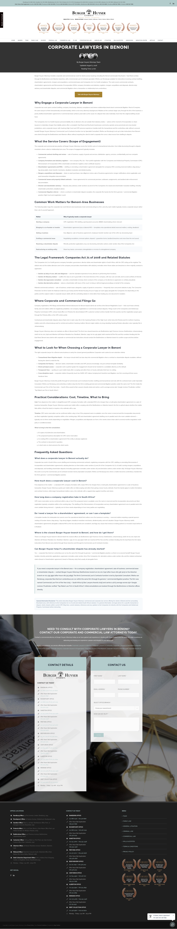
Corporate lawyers (56, 648)
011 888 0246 (44, 690)
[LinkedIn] (13, 875)
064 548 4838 (54, 725)
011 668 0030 (44, 702)
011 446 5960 (44, 782)
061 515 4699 (54, 759)
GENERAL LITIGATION (130, 826)
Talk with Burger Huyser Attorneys (88, 94)
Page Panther (57, 925)
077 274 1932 (44, 776)
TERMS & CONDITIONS (130, 846)
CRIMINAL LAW (128, 831)
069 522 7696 (44, 696)
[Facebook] (11, 875)
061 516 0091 (54, 702)
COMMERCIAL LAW (129, 836)
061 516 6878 (54, 690)
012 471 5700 (44, 725)
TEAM (125, 816)
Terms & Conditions (42, 925)
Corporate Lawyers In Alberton (82, 645)
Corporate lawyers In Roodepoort (95, 648)
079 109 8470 (54, 782)
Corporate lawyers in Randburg (116, 648)
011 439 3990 (44, 759)
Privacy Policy (30, 925)
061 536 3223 (53, 736)
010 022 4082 (44, 771)
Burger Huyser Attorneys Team (89, 62)
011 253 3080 (44, 713)
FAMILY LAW (127, 821)
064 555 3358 (54, 713)
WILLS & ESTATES (129, 841)
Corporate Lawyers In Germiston (123, 645)
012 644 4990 (44, 748)
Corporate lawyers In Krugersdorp (73, 648)
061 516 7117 (53, 748)
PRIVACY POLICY (128, 851)
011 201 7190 (44, 736)
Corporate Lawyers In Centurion (102, 645)
